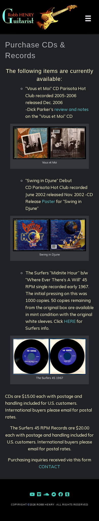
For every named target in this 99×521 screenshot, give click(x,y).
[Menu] (88, 18)
